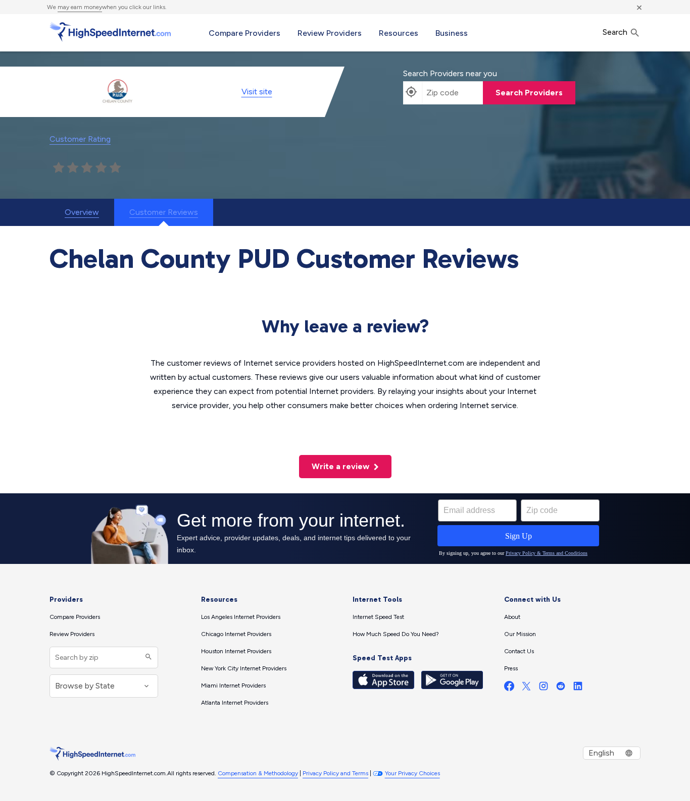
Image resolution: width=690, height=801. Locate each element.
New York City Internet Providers (243, 668)
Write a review (341, 466)
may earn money (80, 7)
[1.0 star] (59, 168)
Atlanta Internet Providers (234, 702)
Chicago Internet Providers (236, 634)
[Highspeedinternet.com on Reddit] (561, 688)
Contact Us (519, 651)
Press (511, 668)
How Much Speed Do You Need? (396, 634)
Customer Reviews (163, 212)
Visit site (256, 91)
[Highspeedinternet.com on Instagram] (543, 688)
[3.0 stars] (87, 168)
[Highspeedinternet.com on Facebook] (509, 688)
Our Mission (520, 634)
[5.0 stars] (115, 168)
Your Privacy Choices (412, 773)
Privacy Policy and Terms (335, 773)
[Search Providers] (147, 657)
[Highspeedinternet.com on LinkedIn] (578, 688)
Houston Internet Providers (236, 651)
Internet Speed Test (378, 616)
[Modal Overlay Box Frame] (345, 528)
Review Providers (330, 33)
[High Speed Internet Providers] (110, 31)
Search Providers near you (450, 73)
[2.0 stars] (73, 168)
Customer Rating (80, 139)
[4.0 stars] (101, 168)
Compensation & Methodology (258, 773)
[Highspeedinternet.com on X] (526, 688)
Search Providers (529, 92)
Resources (398, 33)
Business (451, 33)
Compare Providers (244, 33)
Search (616, 32)
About (512, 616)
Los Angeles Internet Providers (240, 616)
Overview (82, 212)
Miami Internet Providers (233, 685)
